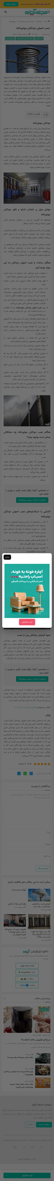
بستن (7, 557)
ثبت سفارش (27, 622)
